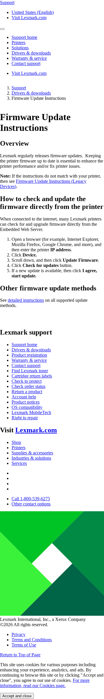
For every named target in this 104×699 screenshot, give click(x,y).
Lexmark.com (36, 430)
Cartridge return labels (32, 375)
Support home (24, 344)
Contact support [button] (26, 63)
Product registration (29, 355)
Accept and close (16, 696)
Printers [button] (18, 42)
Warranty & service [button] (29, 58)
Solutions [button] (20, 47)
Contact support (26, 365)
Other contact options (31, 503)
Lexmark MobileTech (31, 412)
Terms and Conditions (32, 639)
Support (19, 87)
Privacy (18, 634)
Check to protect (27, 381)
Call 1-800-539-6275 (31, 498)
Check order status (28, 386)
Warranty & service (29, 360)
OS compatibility (27, 407)
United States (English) (33, 12)
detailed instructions (26, 300)
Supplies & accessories (32, 452)
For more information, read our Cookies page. (45, 683)
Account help (24, 396)
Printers (18, 447)
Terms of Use (24, 644)
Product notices (26, 402)
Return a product (27, 391)
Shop (16, 442)
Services (19, 463)
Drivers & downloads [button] (31, 52)
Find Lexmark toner (30, 370)
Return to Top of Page (20, 654)
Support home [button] (24, 37)
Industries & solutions (31, 458)
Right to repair (25, 417)
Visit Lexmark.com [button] (29, 17)
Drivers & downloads (31, 93)
